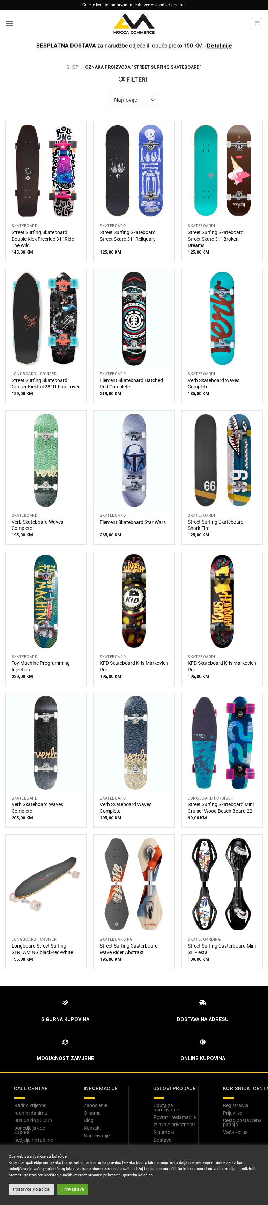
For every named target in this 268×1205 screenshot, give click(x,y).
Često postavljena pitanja (242, 1122)
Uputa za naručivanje (166, 1107)
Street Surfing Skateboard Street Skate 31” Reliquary (128, 236)
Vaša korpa (235, 1132)
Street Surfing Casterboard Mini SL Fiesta (222, 949)
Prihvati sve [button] (72, 1189)
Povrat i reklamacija (175, 1117)
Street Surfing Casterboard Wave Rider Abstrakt (129, 949)
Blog (89, 1120)
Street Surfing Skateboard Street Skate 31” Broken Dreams (216, 239)
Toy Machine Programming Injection (41, 666)
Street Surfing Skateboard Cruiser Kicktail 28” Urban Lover (46, 384)
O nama (92, 1113)
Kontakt (92, 1128)
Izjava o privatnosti (174, 1124)
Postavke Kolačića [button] (31, 1189)
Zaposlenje (95, 1105)
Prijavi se (232, 1113)
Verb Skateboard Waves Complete (213, 384)
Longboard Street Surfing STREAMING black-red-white (42, 949)
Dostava (163, 1140)
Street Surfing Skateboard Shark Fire (216, 525)
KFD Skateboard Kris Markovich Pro (134, 666)
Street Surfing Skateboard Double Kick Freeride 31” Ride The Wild (43, 239)
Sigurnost (164, 1132)
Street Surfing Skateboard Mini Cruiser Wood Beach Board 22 (221, 808)
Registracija (235, 1105)
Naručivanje (97, 1135)
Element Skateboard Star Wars (133, 522)
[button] (9, 23)
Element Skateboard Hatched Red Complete (131, 384)
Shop (73, 67)
